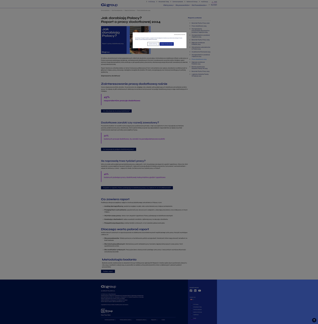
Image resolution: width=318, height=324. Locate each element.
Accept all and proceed (166, 43)
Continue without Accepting (179, 34)
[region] (159, 40)
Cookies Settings (153, 43)
